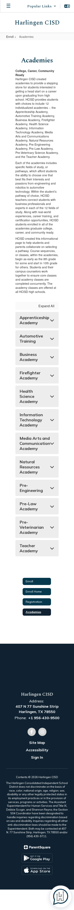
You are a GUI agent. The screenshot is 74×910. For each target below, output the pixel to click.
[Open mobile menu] (8, 6)
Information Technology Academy (31, 419)
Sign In (37, 757)
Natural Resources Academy (30, 467)
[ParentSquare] (37, 847)
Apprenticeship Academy (34, 320)
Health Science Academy (29, 396)
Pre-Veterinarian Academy (32, 527)
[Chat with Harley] (60, 896)
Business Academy (29, 357)
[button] (41, 6)
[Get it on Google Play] (37, 858)
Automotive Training (31, 338)
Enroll (10, 37)
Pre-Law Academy (29, 506)
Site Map (37, 742)
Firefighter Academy (30, 375)
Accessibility (37, 750)
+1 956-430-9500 (43, 717)
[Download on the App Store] (37, 870)
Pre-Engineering (31, 488)
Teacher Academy (29, 548)
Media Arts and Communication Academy (35, 443)
